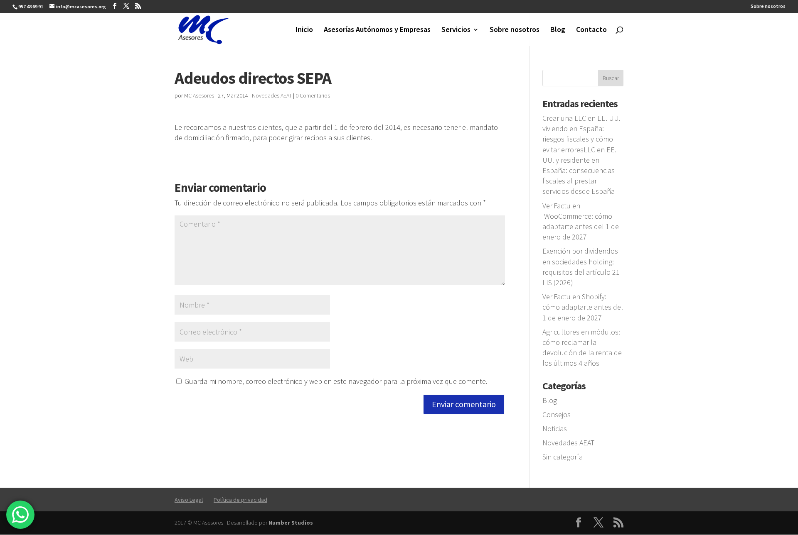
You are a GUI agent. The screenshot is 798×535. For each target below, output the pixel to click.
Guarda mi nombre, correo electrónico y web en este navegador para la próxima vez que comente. (336, 381)
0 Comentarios (313, 95)
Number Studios (290, 522)
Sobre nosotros (768, 6)
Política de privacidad (240, 499)
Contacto (591, 30)
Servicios (455, 30)
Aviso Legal (189, 499)
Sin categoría (562, 457)
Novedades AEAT (272, 95)
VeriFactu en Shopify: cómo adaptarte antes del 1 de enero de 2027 (582, 307)
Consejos (556, 414)
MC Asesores (199, 95)
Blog (557, 30)
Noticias (554, 428)
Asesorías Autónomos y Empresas (377, 30)
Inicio (304, 30)
